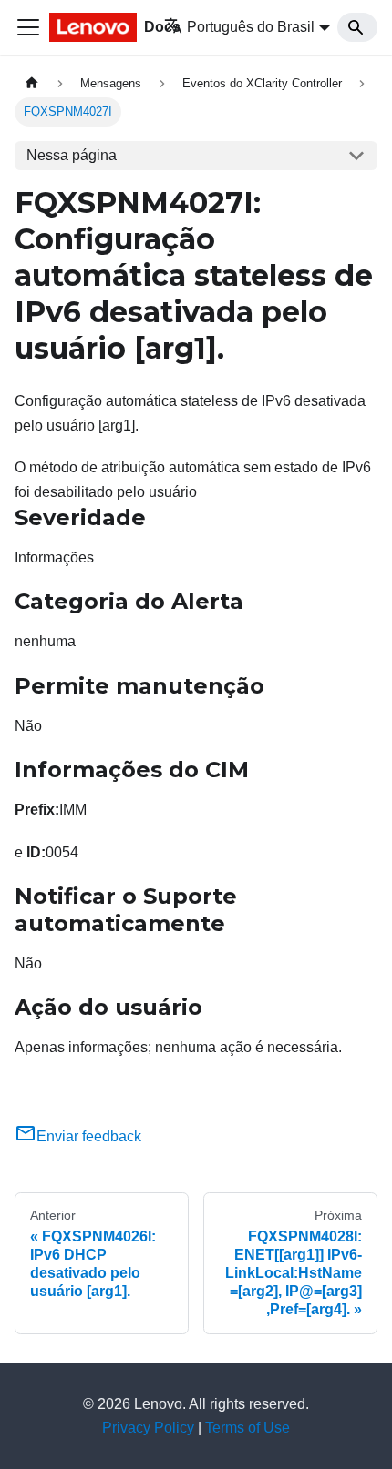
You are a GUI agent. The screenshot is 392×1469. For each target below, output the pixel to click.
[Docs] (94, 27)
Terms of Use (247, 1427)
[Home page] (32, 83)
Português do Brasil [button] (251, 27)
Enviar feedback (88, 1136)
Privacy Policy (148, 1427)
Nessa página (71, 155)
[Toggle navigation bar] (28, 27)
